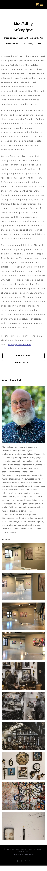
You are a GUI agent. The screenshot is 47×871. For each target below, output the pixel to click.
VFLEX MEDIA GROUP (35, 849)
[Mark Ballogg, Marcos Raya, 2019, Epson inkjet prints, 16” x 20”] (23, 664)
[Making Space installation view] (23, 544)
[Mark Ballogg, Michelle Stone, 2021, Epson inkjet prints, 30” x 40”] (23, 694)
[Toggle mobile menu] (42, 4)
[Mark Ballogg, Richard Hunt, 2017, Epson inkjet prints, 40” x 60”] (23, 724)
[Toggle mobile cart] (37, 4)
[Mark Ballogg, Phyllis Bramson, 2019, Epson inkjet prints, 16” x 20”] (23, 753)
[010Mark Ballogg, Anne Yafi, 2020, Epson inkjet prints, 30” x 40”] (23, 783)
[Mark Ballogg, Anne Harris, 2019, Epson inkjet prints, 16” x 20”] (23, 813)
